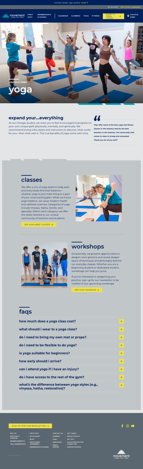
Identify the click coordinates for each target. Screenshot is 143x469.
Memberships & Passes (44, 16)
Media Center (56, 446)
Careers (56, 436)
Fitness (96, 16)
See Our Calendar (85, 290)
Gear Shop (57, 442)
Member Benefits (17, 441)
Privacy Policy (73, 436)
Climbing (75, 16)
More (83, 3)
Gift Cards (71, 433)
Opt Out (70, 439)
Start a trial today (110, 16)
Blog (32, 439)
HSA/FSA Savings (74, 447)
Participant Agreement (130, 7)
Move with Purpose (14, 437)
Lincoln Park (18, 82)
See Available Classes (37, 224)
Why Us (13, 433)
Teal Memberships (18, 444)
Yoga (86, 16)
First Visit (30, 16)
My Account (113, 7)
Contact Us (58, 433)
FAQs (55, 439)
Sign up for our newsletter (29, 426)
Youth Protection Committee (75, 443)
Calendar (63, 16)
